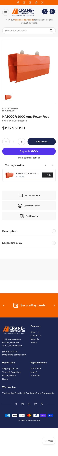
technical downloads (24, 19)
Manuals (34, 339)
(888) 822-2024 (10, 351)
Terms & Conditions (11, 372)
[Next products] (52, 165)
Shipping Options (10, 368)
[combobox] (29, 30)
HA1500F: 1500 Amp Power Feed (28, 173)
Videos (33, 342)
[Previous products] (46, 165)
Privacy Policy (9, 375)
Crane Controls (33, 420)
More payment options (29, 157)
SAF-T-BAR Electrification (14, 120)
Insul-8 (33, 372)
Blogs (5, 379)
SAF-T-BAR (35, 368)
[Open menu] (5, 12)
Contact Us (35, 335)
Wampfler (35, 375)
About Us (34, 332)
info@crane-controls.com (14, 354)
